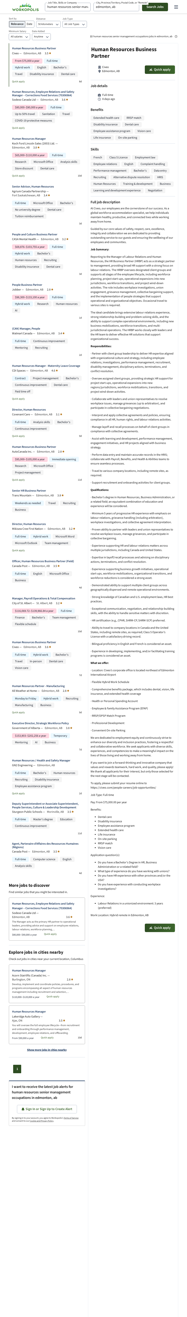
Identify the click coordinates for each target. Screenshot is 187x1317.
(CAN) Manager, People (26, 328)
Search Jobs (155, 7)
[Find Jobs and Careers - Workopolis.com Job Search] (25, 7)
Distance (40, 19)
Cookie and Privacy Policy (42, 1121)
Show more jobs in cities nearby (47, 1050)
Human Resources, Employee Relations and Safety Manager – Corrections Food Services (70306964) (43, 93)
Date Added (38, 31)
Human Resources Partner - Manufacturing (38, 686)
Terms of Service (71, 1118)
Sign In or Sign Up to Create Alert (49, 1109)
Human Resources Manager (29, 139)
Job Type (67, 19)
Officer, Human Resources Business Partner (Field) (43, 561)
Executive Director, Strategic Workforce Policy (40, 723)
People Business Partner (27, 285)
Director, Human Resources (29, 410)
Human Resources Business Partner (34, 48)
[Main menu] (176, 7)
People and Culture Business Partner (34, 234)
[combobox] (68, 7)
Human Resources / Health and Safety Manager (41, 760)
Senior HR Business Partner (29, 491)
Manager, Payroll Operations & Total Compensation (43, 598)
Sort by (13, 18)
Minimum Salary (17, 31)
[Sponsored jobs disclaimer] (176, 36)
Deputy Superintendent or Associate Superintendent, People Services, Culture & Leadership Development (45, 805)
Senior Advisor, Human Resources (33, 186)
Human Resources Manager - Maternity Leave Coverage (46, 366)
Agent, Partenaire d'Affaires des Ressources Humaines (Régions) (45, 845)
